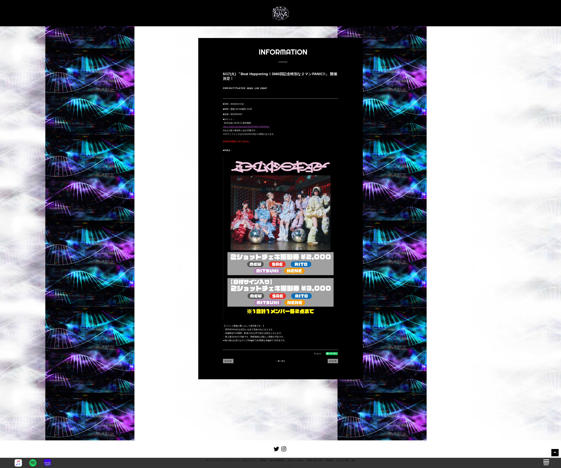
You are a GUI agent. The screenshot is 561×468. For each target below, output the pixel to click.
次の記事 (333, 361)
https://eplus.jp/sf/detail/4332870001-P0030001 (246, 127)
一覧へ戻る (280, 361)
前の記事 (228, 361)
